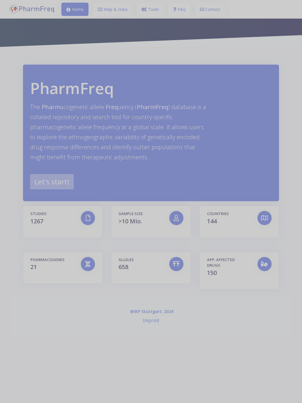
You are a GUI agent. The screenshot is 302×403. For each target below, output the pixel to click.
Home (77, 9)
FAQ (181, 9)
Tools (153, 9)
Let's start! (52, 181)
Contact (212, 9)
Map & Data (115, 9)
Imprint (151, 320)
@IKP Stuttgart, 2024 (151, 311)
